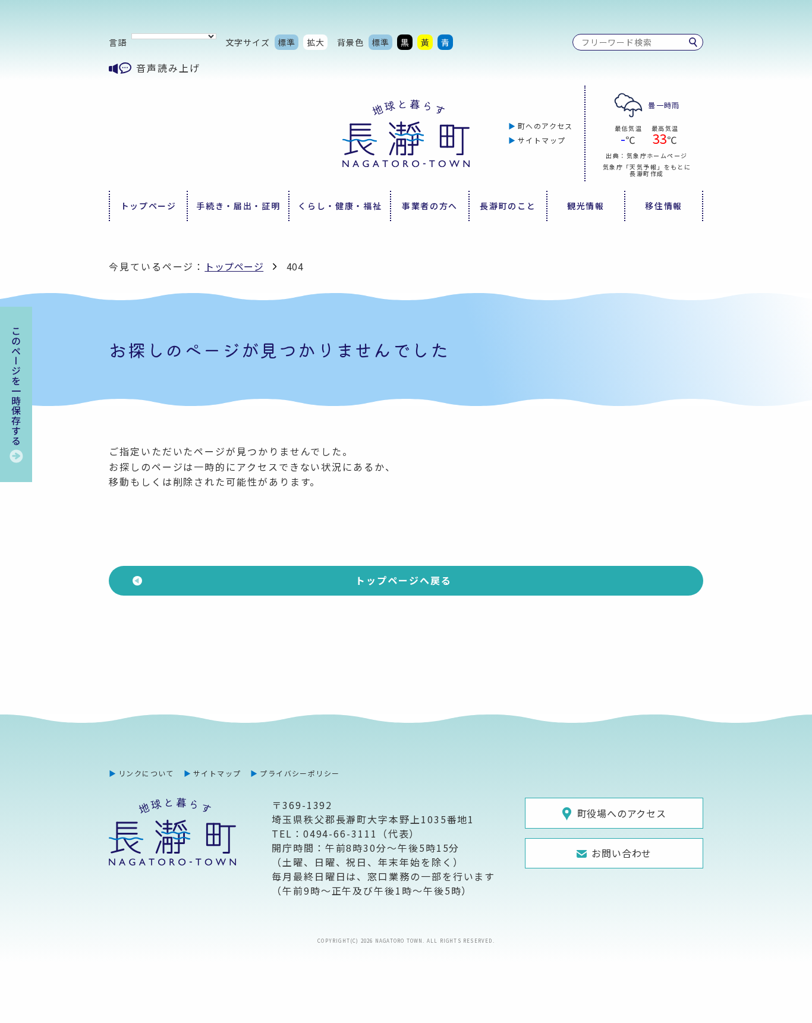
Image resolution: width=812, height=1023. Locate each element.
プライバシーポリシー (299, 773)
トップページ (149, 206)
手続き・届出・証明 (238, 206)
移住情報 (663, 206)
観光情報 (586, 206)
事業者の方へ (430, 206)
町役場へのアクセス (621, 813)
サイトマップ (542, 140)
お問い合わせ (621, 853)
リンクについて (146, 773)
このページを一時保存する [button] (16, 386)
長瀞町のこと (508, 206)
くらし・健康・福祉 (340, 206)
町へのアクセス (545, 126)
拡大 (316, 42)
